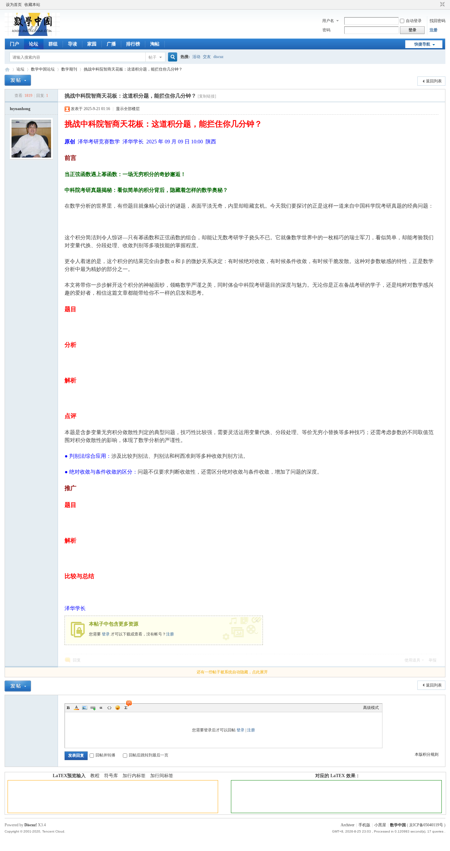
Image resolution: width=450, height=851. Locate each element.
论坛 (33, 44)
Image (84, 707)
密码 (326, 30)
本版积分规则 (426, 754)
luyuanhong (20, 108)
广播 (111, 44)
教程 (94, 775)
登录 (106, 634)
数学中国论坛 (43, 69)
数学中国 (7, 69)
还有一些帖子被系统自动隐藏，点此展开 (232, 672)
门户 (14, 44)
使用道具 (412, 660)
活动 (196, 56)
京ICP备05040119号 (426, 825)
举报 (432, 660)
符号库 (111, 775)
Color (76, 707)
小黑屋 (380, 825)
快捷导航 (422, 44)
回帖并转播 (105, 755)
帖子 (152, 57)
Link (93, 707)
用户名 (328, 20)
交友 (207, 56)
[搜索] (171, 57)
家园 (92, 44)
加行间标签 (161, 775)
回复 (77, 660)
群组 (53, 44)
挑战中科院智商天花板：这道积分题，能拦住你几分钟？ (133, 69)
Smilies (117, 707)
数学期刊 (69, 69)
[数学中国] (32, 34)
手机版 (364, 825)
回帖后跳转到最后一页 (148, 755)
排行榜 (133, 44)
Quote (101, 707)
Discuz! (30, 825)
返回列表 (434, 81)
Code (109, 707)
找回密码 (437, 20)
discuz (218, 56)
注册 (433, 30)
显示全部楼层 (128, 108)
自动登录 (414, 20)
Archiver (347, 825)
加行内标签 (134, 775)
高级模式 (371, 707)
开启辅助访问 (436, 5)
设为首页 (14, 4)
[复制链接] (207, 96)
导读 (72, 44)
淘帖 (154, 44)
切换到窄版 (441, 5)
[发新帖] (18, 80)
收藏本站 (32, 4)
